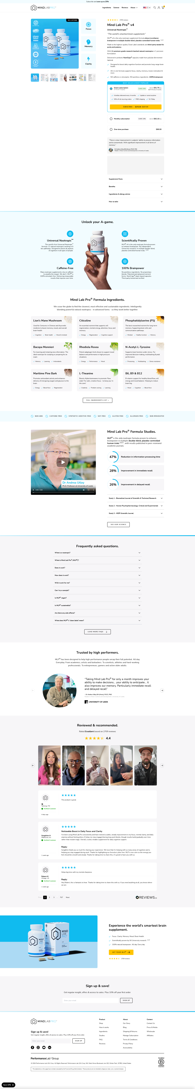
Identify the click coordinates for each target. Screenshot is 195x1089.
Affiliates (150, 1035)
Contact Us (151, 1023)
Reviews (125, 7)
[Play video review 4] (121, 766)
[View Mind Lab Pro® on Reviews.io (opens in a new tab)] (146, 897)
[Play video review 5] (146, 766)
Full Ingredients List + (97, 400)
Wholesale (151, 1031)
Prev (40, 897)
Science (116, 7)
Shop (101, 1023)
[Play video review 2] (73, 766)
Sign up (126, 1000)
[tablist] (63, 77)
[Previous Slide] (33, 690)
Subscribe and (97, 1)
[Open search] (155, 7)
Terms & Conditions (130, 1039)
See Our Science (118, 524)
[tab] (35, 77)
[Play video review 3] (98, 766)
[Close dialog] (13, 1084)
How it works (104, 1027)
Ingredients (106, 7)
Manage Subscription (130, 1035)
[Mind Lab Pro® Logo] (43, 7)
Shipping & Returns (130, 1031)
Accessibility (127, 1048)
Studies (102, 1035)
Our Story (126, 1023)
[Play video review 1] (49, 766)
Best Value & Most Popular (135, 83)
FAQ (100, 1039)
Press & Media (152, 1027)
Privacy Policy (128, 1044)
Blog (124, 1027)
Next (67, 897)
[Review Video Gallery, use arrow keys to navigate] (97, 766)
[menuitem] (106, 7)
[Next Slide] (74, 44)
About (133, 7)
